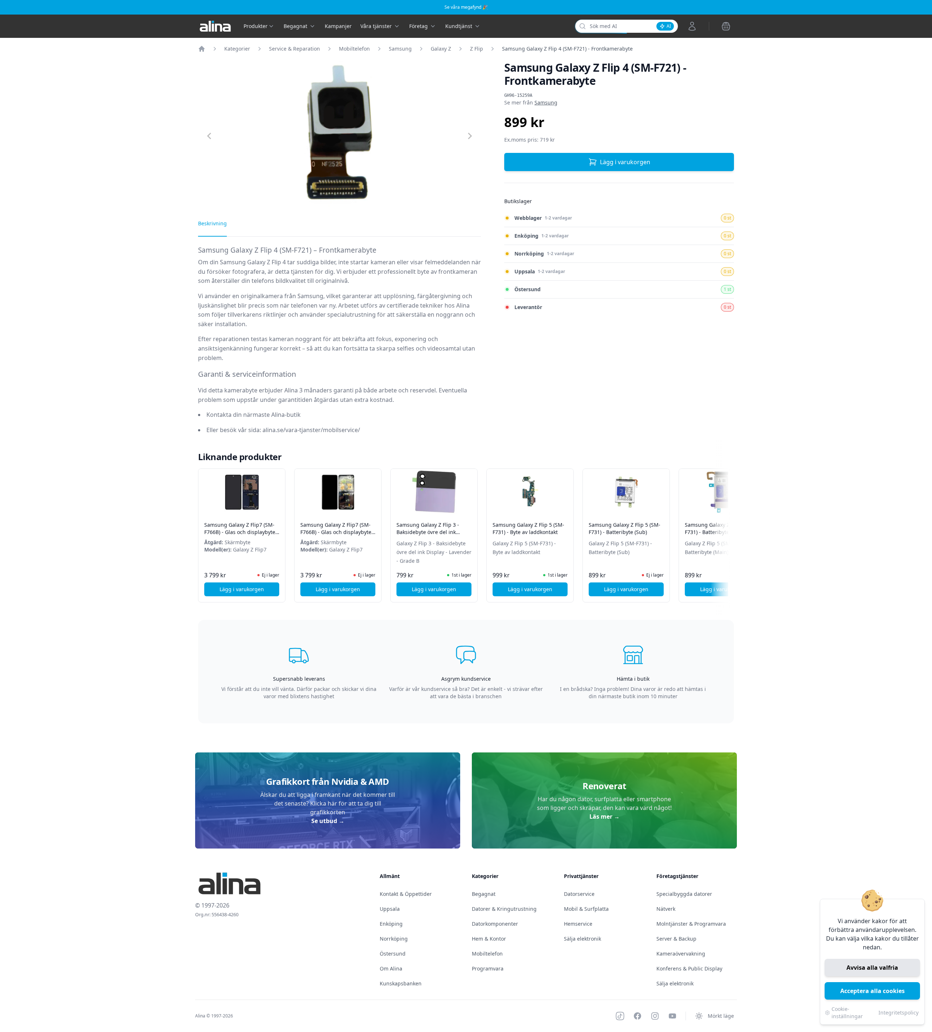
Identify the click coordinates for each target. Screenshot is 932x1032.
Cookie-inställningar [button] (847, 1012)
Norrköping (394, 938)
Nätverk (665, 908)
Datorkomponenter (495, 923)
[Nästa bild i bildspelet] (727, 530)
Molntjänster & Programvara (691, 923)
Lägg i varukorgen (625, 162)
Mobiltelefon (354, 48)
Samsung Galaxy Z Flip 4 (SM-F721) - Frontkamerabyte (567, 48)
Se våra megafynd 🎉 (466, 7)
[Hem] (201, 48)
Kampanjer (338, 26)
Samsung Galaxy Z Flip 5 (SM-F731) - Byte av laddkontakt (528, 528)
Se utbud (327, 821)
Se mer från (530, 102)
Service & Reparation (294, 48)
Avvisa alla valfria (872, 968)
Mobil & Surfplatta (586, 908)
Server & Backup (676, 938)
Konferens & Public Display (689, 968)
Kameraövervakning (680, 953)
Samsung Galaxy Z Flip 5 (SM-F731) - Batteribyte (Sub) (624, 528)
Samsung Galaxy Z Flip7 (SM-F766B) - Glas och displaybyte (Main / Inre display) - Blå (239, 532)
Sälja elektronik (582, 938)
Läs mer (604, 816)
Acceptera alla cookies (872, 991)
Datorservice (579, 893)
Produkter (256, 26)
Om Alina (391, 968)
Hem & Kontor (489, 938)
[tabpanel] (339, 345)
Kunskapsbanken (401, 983)
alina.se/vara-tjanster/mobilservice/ (311, 430)
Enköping (391, 923)
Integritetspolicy (898, 1012)
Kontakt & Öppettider (406, 893)
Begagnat (483, 893)
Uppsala (390, 908)
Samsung (400, 48)
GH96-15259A (518, 95)
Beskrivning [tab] (212, 223)
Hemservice (578, 923)
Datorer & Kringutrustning (504, 908)
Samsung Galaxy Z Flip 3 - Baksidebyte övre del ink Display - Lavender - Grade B (431, 532)
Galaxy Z (441, 48)
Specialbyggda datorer (684, 893)
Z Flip (476, 48)
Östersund (393, 953)
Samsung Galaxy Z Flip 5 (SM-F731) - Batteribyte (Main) (721, 528)
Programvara (487, 968)
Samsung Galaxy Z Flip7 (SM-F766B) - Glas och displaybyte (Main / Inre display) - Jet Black (337, 532)
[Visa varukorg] (726, 26)
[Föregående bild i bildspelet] (204, 530)
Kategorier (237, 48)
